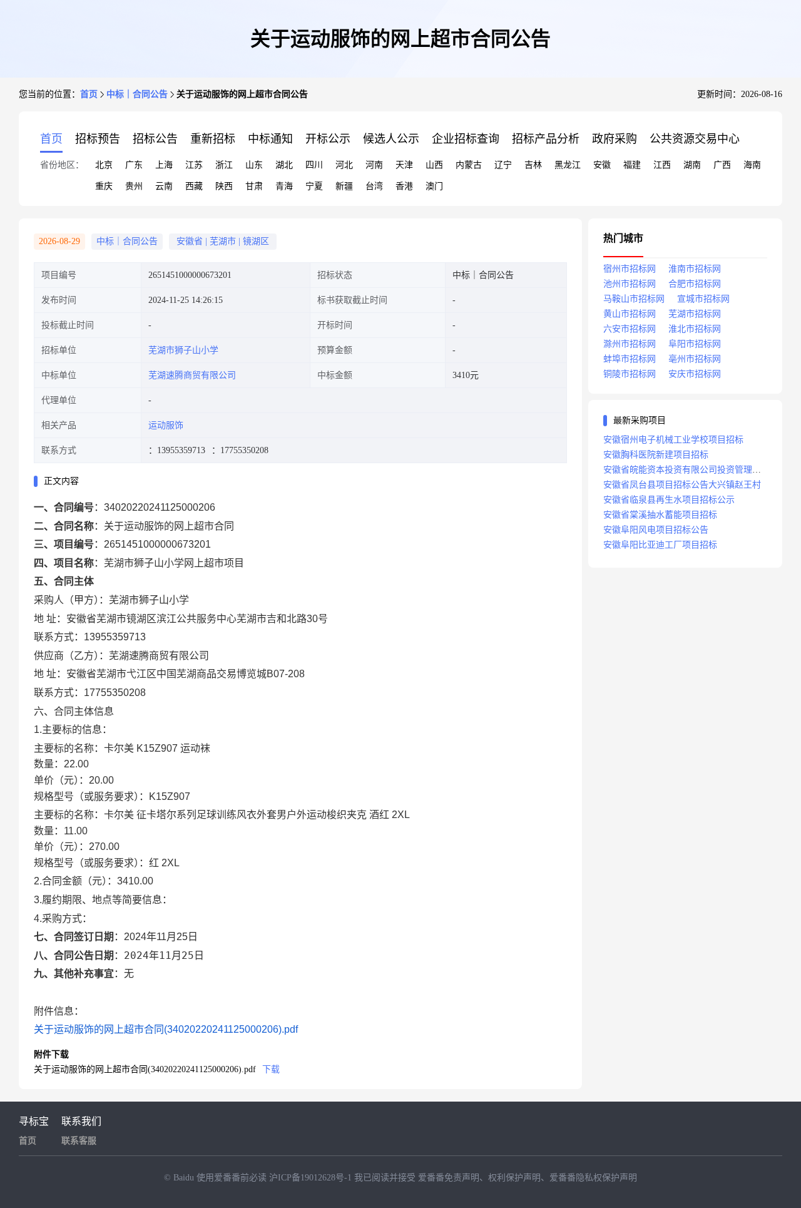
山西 (434, 165)
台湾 (374, 186)
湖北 (284, 165)
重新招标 (212, 139)
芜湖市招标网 (694, 314)
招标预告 (97, 139)
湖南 (692, 165)
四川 (314, 165)
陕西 (224, 186)
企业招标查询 (465, 139)
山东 (254, 165)
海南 (752, 165)
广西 (722, 165)
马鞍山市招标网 (634, 299)
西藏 (194, 186)
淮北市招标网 (694, 329)
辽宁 (503, 165)
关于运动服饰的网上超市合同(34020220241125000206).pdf (166, 1029)
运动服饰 (165, 425)
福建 (632, 165)
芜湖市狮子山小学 (183, 350)
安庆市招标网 (694, 374)
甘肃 (254, 186)
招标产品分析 (545, 139)
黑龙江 (567, 165)
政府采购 (614, 139)
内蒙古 (469, 165)
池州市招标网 (629, 284)
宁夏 (314, 186)
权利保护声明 (514, 1177)
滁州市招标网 (629, 344)
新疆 (344, 186)
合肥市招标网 (694, 284)
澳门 (434, 186)
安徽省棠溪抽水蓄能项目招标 (660, 515)
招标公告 (155, 139)
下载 (271, 1069)
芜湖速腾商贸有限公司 (192, 375)
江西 (662, 165)
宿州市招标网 (629, 269)
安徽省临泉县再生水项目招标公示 (669, 499)
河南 (374, 165)
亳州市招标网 (694, 359)
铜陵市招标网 (629, 374)
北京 (104, 165)
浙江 (224, 165)
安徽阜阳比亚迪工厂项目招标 (660, 545)
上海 (164, 165)
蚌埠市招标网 (629, 359)
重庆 (104, 186)
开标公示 (327, 139)
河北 (344, 165)
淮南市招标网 (694, 269)
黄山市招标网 (629, 314)
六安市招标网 (629, 329)
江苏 (194, 165)
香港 (404, 186)
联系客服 (78, 1140)
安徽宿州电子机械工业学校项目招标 (673, 439)
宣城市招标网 (703, 299)
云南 (164, 186)
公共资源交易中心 (695, 139)
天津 (404, 165)
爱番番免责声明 (448, 1177)
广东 (134, 165)
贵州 (134, 186)
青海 (284, 186)
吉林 (533, 165)
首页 (89, 94)
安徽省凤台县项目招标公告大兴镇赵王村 (682, 484)
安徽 (602, 165)
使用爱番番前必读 (232, 1177)
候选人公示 (391, 139)
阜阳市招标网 (694, 344)
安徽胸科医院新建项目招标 (655, 454)
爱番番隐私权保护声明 (593, 1177)
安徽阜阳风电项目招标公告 (655, 530)
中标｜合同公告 (137, 94)
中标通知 (270, 139)
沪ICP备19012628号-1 (311, 1177)
